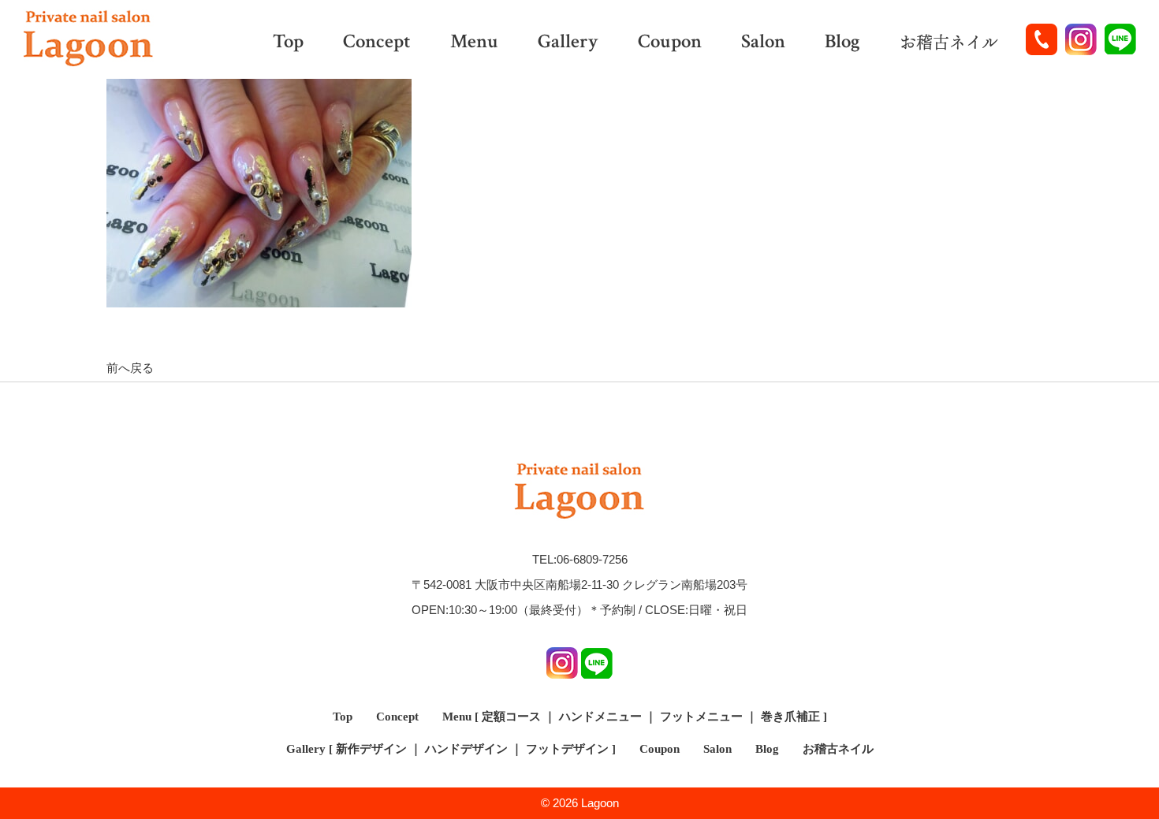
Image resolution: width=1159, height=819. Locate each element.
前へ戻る (130, 367)
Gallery (568, 43)
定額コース (511, 716)
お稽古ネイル (949, 43)
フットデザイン (567, 749)
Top (288, 43)
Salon (763, 43)
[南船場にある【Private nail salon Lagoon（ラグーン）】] (88, 39)
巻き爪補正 (790, 716)
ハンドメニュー (600, 716)
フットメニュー (701, 716)
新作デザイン (371, 749)
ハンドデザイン (466, 749)
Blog (842, 43)
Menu (474, 43)
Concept (377, 43)
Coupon (670, 43)
